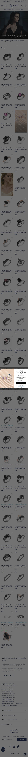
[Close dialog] (0, 369)
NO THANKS (21, 387)
